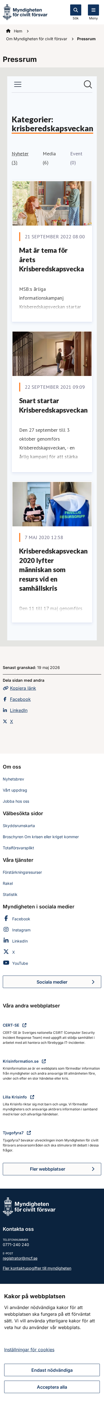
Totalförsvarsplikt (18, 847)
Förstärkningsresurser (22, 872)
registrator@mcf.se (20, 1258)
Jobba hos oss (16, 801)
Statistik (10, 894)
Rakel (8, 883)
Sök (76, 18)
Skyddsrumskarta (19, 825)
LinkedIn (18, 710)
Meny (93, 18)
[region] (52, 1343)
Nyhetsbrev (13, 779)
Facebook (20, 699)
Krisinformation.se (21, 1061)
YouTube (20, 963)
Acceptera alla (52, 1387)
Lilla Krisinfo (15, 1097)
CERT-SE (11, 1025)
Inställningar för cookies (29, 1349)
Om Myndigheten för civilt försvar (37, 38)
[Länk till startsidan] (25, 11)
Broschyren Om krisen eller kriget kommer (41, 836)
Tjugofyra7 (14, 1132)
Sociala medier (69, 983)
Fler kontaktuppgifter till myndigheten (37, 1268)
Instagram (21, 930)
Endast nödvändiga (52, 1370)
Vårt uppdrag (15, 790)
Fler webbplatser (47, 1169)
